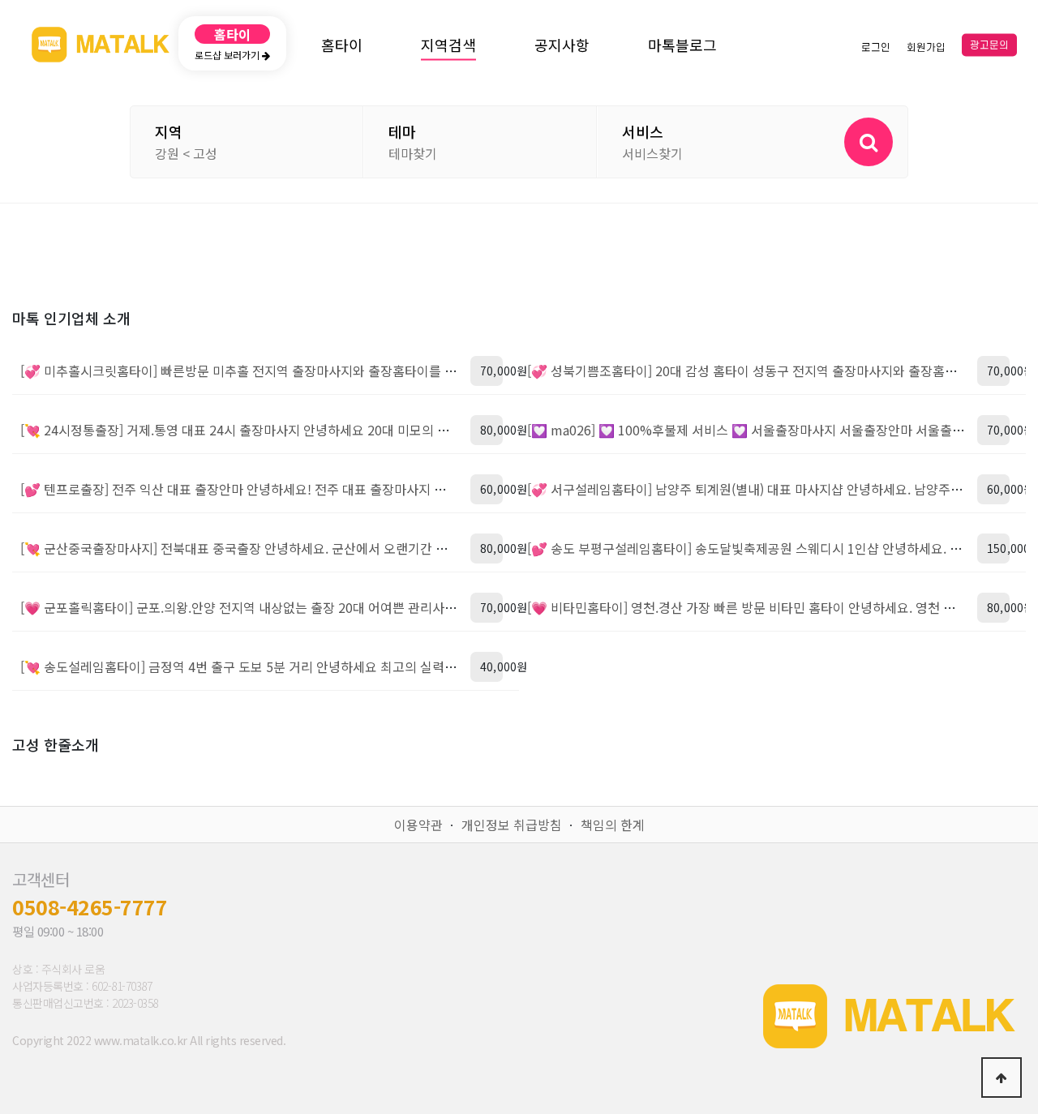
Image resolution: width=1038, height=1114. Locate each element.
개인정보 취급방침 (511, 824)
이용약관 (418, 824)
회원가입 (926, 47)
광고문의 (989, 45)
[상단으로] (1001, 1077)
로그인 (875, 47)
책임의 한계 (613, 824)
